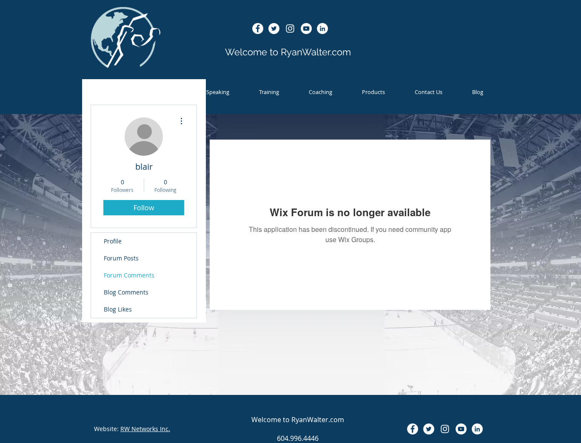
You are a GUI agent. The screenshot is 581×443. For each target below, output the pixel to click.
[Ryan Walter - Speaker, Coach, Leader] (306, 28)
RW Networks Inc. (145, 429)
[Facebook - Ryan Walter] (257, 28)
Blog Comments (126, 292)
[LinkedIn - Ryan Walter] (322, 28)
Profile (113, 241)
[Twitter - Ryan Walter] (273, 28)
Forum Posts (121, 258)
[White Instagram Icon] (290, 28)
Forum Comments (129, 275)
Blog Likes (118, 309)
